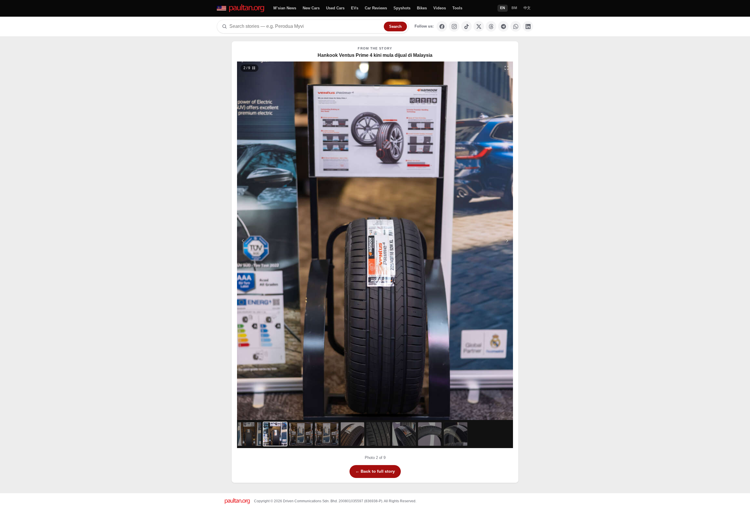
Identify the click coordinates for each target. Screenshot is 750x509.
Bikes (422, 8)
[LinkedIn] (528, 26)
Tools (457, 8)
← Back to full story (375, 471)
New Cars (311, 8)
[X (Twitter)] (478, 26)
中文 (527, 8)
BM (514, 8)
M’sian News (284, 8)
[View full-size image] (506, 68)
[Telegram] (503, 26)
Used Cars (335, 8)
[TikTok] (466, 26)
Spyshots (401, 8)
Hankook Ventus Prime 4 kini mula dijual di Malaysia (375, 55)
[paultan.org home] (241, 8)
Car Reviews (376, 8)
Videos (439, 8)
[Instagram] (454, 26)
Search (395, 26)
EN (502, 8)
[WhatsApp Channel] (515, 26)
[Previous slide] (271, 241)
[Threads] (491, 26)
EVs (354, 8)
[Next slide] (478, 241)
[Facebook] (442, 26)
